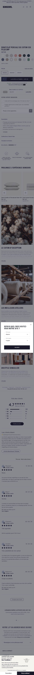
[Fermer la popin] (30, 324)
